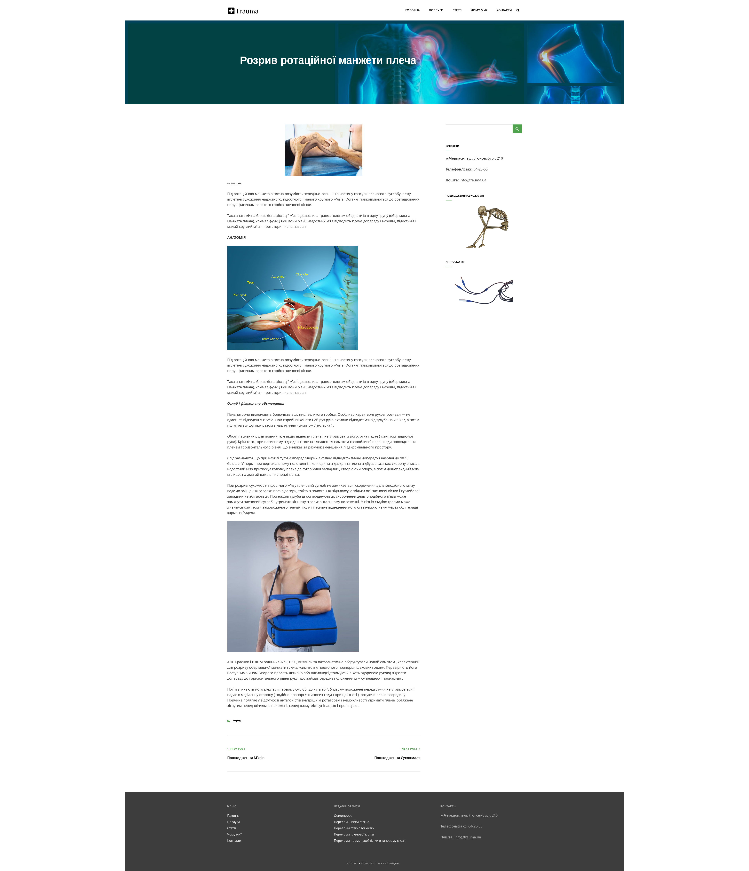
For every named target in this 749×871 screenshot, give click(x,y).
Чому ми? (479, 10)
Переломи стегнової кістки (354, 828)
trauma (236, 183)
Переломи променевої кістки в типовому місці (369, 840)
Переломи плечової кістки (354, 834)
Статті (457, 10)
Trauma (363, 863)
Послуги (436, 10)
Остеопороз (343, 815)
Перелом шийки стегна (351, 822)
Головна (412, 10)
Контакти (504, 10)
